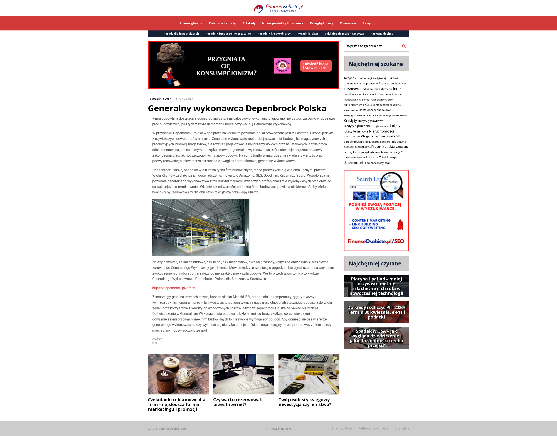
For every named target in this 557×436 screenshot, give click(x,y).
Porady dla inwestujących (181, 33)
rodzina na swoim (354, 157)
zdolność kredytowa (377, 162)
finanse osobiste (389, 83)
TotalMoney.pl (388, 157)
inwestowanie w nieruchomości (361, 94)
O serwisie (401, 429)
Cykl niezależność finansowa (344, 33)
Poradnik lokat (307, 33)
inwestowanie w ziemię (356, 99)
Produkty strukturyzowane (390, 146)
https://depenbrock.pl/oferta (174, 288)
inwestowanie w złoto (381, 99)
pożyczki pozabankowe (357, 147)
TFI (377, 157)
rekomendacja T (393, 152)
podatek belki (379, 141)
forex (403, 83)
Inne (155, 342)
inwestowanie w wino (391, 94)
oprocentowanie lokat (357, 141)
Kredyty (350, 120)
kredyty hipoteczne (357, 126)
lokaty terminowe (356, 131)
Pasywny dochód (382, 33)
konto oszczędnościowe (375, 110)
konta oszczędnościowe (387, 105)
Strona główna (342, 429)
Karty (368, 105)
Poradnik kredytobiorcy (274, 33)
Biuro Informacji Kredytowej (369, 78)
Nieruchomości (381, 131)
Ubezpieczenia (354, 163)
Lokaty (395, 126)
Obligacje (367, 136)
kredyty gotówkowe (370, 120)
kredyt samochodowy (395, 115)
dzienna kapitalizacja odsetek (361, 83)
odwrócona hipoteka (384, 136)
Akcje (348, 78)
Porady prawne (396, 141)
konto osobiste (351, 110)
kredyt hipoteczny (374, 115)
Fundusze (351, 89)
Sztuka (370, 157)
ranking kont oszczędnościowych (363, 152)
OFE (398, 136)
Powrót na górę (281, 429)
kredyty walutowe (380, 126)
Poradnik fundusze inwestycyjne (228, 33)
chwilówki (392, 78)
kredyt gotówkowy (354, 115)
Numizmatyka (352, 136)
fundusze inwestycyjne (375, 89)
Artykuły (157, 338)
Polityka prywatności (373, 429)
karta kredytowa (354, 104)
